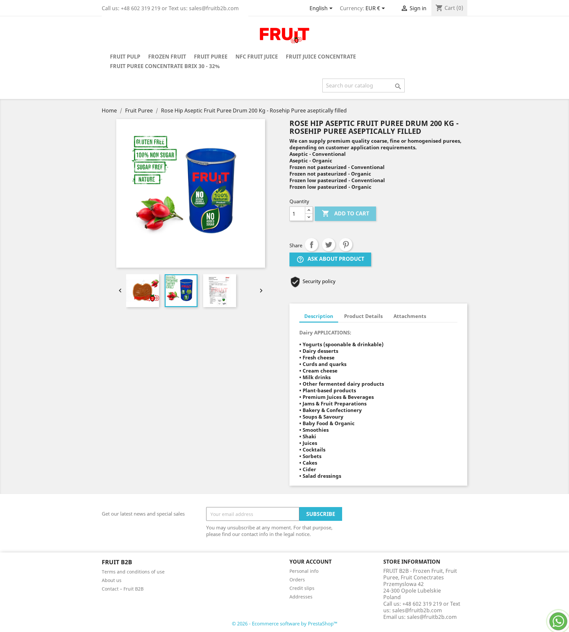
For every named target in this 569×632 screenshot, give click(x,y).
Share (311, 244)
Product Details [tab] (363, 316)
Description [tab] (318, 316)
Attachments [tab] (409, 316)
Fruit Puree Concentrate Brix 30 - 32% (165, 66)
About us (112, 580)
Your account (310, 561)
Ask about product (330, 259)
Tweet (328, 244)
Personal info (303, 571)
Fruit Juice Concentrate (321, 56)
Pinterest (345, 244)
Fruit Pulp (125, 56)
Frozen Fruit (167, 56)
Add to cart (345, 213)
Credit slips (301, 588)
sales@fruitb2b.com (432, 616)
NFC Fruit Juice (256, 56)
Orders (297, 579)
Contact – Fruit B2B (123, 589)
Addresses (300, 597)
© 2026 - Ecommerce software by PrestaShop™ (285, 623)
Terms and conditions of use (133, 572)
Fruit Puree (211, 56)
